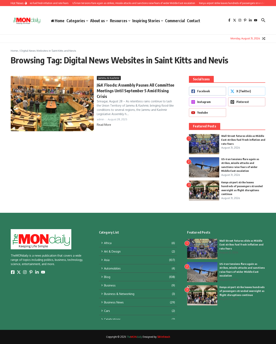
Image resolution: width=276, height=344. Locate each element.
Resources (118, 20)
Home (14, 50)
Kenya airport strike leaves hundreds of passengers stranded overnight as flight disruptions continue (241, 291)
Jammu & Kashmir (108, 78)
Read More (104, 124)
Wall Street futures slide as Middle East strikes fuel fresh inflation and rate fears (243, 139)
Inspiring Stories (146, 20)
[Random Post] (263, 38)
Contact (193, 20)
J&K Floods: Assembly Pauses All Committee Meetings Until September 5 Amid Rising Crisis (135, 90)
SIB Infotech (163, 336)
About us (97, 20)
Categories (75, 20)
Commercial (175, 20)
